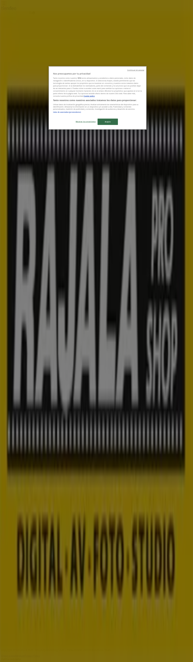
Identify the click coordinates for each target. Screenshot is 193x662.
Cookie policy (89, 96)
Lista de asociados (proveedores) (67, 112)
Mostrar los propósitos (86, 121)
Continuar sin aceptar (135, 70)
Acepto (108, 122)
